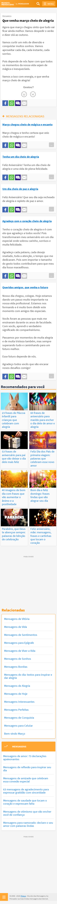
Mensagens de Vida (15, 627)
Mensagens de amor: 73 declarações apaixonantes (24, 757)
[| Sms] (18, 103)
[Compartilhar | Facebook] (5, 103)
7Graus (23, 896)
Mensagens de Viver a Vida (19, 651)
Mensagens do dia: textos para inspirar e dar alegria (28, 676)
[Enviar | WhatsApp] (11, 103)
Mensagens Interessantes (19, 701)
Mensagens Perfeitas (16, 709)
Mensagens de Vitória (16, 619)
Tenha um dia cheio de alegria (20, 156)
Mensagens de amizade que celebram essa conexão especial (25, 779)
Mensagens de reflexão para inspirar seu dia (27, 768)
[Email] (24, 103)
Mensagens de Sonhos (17, 658)
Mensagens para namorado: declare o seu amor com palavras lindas (28, 824)
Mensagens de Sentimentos (20, 635)
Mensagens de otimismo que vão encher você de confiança (27, 813)
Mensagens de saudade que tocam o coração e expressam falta (25, 802)
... (51, 144)
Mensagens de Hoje (15, 694)
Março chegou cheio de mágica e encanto (27, 124)
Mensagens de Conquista (19, 717)
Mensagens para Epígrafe (19, 643)
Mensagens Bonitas (15, 666)
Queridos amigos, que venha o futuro (25, 287)
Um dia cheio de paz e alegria (20, 189)
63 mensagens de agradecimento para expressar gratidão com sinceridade (26, 791)
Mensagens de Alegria (17, 686)
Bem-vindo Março (14, 733)
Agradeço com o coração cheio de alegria (27, 221)
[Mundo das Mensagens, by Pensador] (15, 4)
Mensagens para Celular (18, 725)
